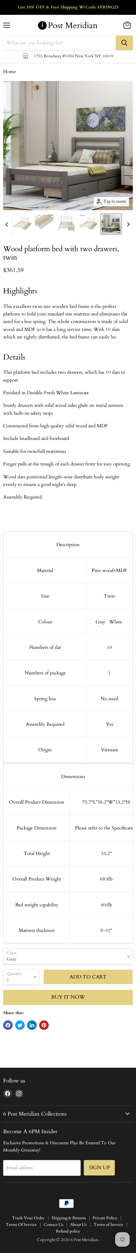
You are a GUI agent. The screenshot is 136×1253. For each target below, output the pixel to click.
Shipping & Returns (69, 1218)
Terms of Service (108, 1224)
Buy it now (68, 997)
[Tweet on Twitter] (20, 1025)
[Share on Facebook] (8, 1025)
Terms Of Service (21, 1224)
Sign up (99, 1167)
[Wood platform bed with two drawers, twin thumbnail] (22, 224)
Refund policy (68, 1231)
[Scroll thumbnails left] (8, 224)
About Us (78, 1224)
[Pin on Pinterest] (44, 1025)
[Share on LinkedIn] (32, 1025)
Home (9, 71)
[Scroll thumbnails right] (127, 224)
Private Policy (105, 1218)
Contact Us (53, 1224)
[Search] (124, 43)
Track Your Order (28, 1218)
